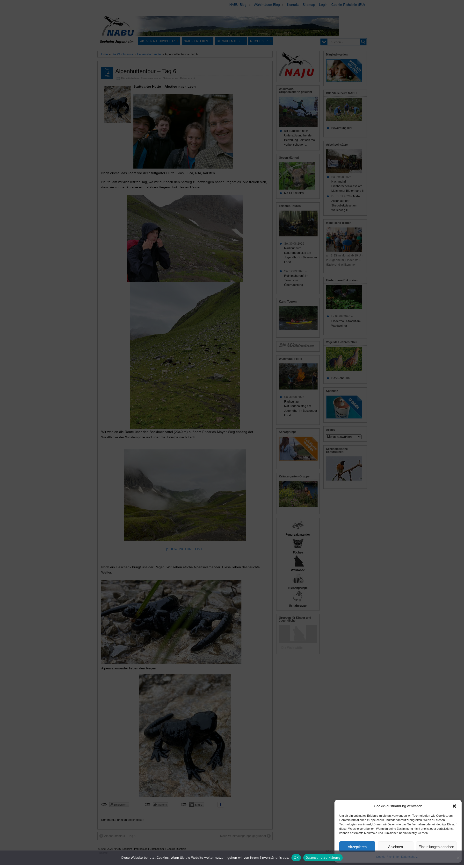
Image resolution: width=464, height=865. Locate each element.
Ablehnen (395, 847)
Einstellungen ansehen (436, 847)
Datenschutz (409, 856)
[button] (454, 806)
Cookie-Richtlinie (387, 856)
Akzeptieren (357, 847)
